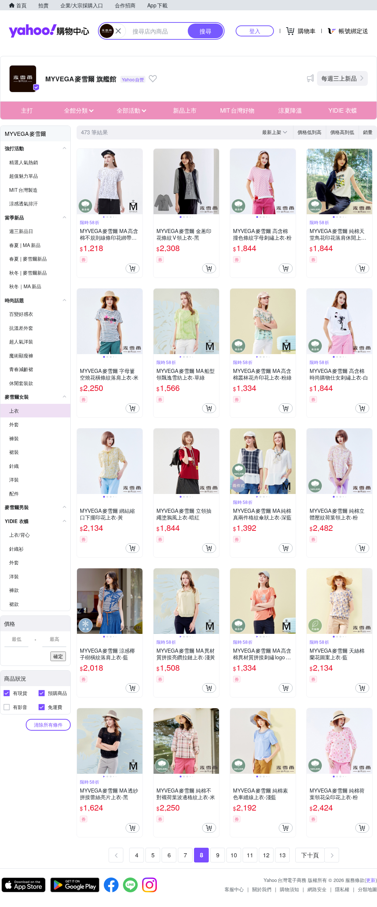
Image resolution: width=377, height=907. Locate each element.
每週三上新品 (339, 78)
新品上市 (185, 110)
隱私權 (342, 889)
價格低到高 (309, 131)
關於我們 (261, 889)
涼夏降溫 (290, 110)
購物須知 (289, 889)
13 (282, 855)
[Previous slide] (82, 181)
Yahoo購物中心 (49, 31)
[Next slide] (137, 181)
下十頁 (310, 855)
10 (233, 855)
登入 (254, 31)
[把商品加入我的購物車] (133, 268)
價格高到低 (342, 131)
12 (266, 855)
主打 (27, 110)
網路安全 (317, 889)
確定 (58, 656)
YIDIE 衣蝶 (342, 110)
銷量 (368, 131)
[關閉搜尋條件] (118, 31)
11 (250, 855)
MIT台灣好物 (237, 110)
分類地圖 (367, 889)
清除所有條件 (48, 724)
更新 (371, 879)
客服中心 (234, 889)
